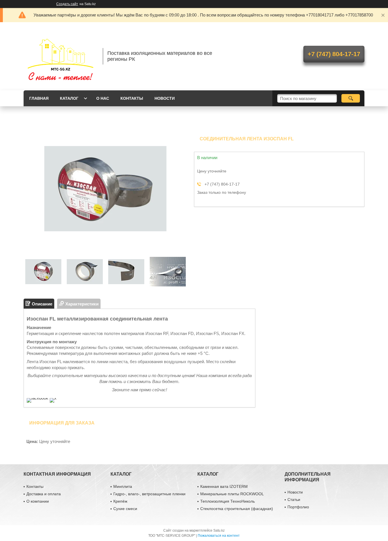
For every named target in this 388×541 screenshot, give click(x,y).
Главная (39, 98)
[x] (53, 398)
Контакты (131, 98)
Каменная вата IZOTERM (224, 486)
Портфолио (298, 507)
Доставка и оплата (43, 494)
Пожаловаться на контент (219, 536)
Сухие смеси (125, 508)
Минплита (122, 486)
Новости (165, 98)
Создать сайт (67, 4)
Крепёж (120, 501)
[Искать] (350, 98)
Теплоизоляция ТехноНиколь (227, 501)
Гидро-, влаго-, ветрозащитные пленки (149, 494)
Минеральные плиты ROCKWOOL (232, 494)
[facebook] (37, 398)
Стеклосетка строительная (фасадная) (236, 508)
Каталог (69, 98)
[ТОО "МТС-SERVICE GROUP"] (60, 56)
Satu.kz (219, 530)
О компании (37, 501)
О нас (102, 98)
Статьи (293, 499)
